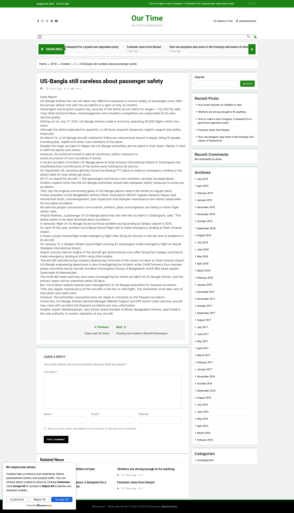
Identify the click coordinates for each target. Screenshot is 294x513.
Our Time (147, 18)
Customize (17, 499)
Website (143, 414)
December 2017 (206, 291)
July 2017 (202, 327)
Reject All (40, 499)
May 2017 (202, 341)
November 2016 (206, 376)
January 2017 (204, 369)
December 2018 (206, 207)
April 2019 (202, 186)
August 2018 (204, 235)
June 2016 (203, 411)
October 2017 (204, 305)
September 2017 (206, 313)
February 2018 (205, 277)
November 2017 (206, 298)
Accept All (62, 499)
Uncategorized (205, 460)
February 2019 (205, 193)
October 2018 (204, 221)
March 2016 (203, 432)
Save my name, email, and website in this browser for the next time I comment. (92, 428)
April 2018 (202, 263)
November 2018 (206, 214)
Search (199, 77)
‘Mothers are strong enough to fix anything (146, 469)
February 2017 (205, 362)
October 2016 (204, 383)
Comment (50, 372)
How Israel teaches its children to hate (220, 104)
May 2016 (202, 418)
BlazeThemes (169, 506)
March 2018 (203, 270)
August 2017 (204, 320)
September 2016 (206, 390)
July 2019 (202, 179)
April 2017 (202, 348)
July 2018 (202, 242)
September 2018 (206, 228)
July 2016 (202, 404)
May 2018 (202, 256)
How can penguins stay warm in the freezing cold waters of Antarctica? (199, 47)
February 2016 (205, 439)
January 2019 (204, 200)
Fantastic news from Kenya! (218, 3)
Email (95, 414)
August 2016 (204, 397)
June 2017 (203, 334)
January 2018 (204, 284)
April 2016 (202, 425)
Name (48, 414)
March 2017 (203, 355)
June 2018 (203, 249)
